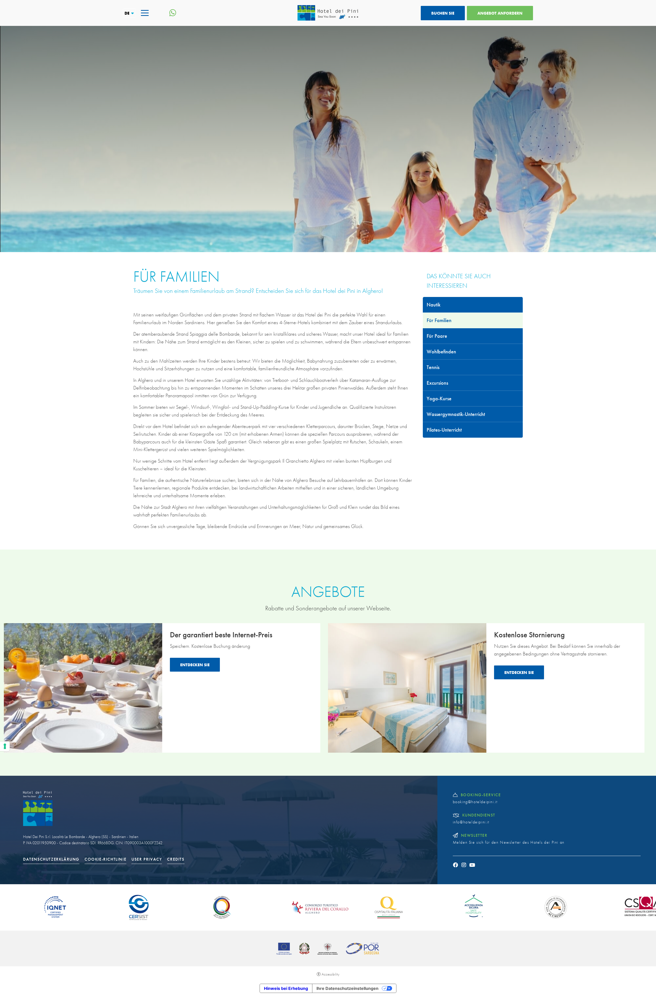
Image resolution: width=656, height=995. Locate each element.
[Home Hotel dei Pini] (328, 13)
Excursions (437, 383)
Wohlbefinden (441, 352)
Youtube (472, 865)
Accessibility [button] (330, 974)
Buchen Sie (442, 13)
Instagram (464, 865)
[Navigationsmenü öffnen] (145, 13)
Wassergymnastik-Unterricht (456, 414)
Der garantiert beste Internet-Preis (221, 635)
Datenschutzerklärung (51, 859)
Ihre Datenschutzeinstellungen (347, 988)
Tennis (433, 367)
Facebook (456, 865)
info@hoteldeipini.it (471, 822)
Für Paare (437, 336)
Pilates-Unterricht (444, 430)
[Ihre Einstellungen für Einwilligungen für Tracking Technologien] (5, 746)
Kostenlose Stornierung (529, 635)
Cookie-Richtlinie (105, 859)
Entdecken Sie (195, 664)
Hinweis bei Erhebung (286, 988)
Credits (175, 859)
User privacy (146, 859)
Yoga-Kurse (439, 398)
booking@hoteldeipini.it (475, 802)
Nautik (433, 305)
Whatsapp (172, 13)
